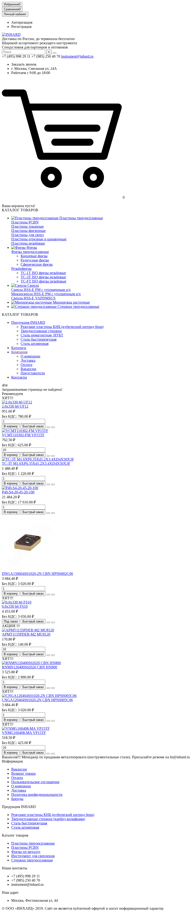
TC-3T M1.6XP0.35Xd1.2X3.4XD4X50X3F (36, 463)
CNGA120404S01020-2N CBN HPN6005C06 (37, 700)
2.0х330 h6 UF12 (15, 406)
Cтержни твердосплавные (78, 307)
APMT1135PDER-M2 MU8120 (26, 634)
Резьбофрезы (21, 269)
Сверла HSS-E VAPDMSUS (33, 298)
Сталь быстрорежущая (38, 339)
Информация (12, 761)
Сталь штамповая (34, 344)
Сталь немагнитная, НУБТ (42, 335)
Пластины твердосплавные (81, 218)
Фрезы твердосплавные (30, 252)
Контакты (19, 377)
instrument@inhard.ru (77, 56)
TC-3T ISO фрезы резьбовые (43, 277)
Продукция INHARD (28, 322)
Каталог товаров (15, 835)
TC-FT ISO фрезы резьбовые (43, 281)
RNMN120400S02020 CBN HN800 (29, 667)
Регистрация (21, 27)
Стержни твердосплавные (32, 860)
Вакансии (28, 369)
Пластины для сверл (27, 235)
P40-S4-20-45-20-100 (18, 492)
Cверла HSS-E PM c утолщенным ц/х (41, 290)
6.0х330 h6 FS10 (15, 606)
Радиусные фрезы (35, 260)
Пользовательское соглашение (35, 782)
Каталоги (18, 348)
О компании (30, 356)
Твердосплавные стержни (41, 331)
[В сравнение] (53, 427)
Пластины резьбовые (28, 243)
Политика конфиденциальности (37, 795)
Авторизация (21, 22)
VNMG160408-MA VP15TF (24, 733)
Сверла (32, 285)
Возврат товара (23, 773)
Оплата (26, 365)
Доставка (28, 360)
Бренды (17, 799)
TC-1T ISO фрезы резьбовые (43, 273)
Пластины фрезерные (28, 231)
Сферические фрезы (37, 264)
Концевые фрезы (34, 256)
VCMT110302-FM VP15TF (23, 435)
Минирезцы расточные (71, 302)
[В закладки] (48, 427)
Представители (33, 373)
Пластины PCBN (25, 222)
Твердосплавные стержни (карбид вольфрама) (48, 819)
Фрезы (31, 247)
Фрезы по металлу (26, 852)
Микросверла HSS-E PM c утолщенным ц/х (46, 294)
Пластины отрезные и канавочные (38, 239)
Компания (19, 352)
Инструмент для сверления (33, 856)
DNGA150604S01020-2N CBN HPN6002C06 (37, 574)
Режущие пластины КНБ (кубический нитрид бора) (62, 327)
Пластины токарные (27, 226)
